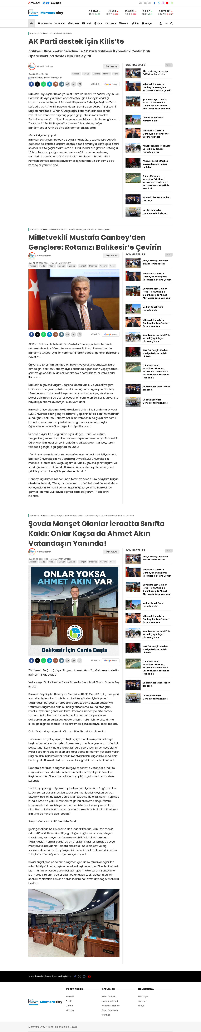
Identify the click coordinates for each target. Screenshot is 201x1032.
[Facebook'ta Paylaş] (31, 84)
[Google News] (110, 84)
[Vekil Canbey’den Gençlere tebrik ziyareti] (133, 216)
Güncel (61, 23)
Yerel (88, 23)
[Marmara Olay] (46, 15)
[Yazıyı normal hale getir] (79, 84)
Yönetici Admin (45, 66)
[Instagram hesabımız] (163, 2)
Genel (125, 23)
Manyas (93, 265)
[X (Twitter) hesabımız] (159, 2)
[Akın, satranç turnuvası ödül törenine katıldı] (133, 77)
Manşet (75, 23)
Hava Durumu (109, 996)
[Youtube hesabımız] (167, 2)
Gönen (62, 265)
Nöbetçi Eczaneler (111, 1005)
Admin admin (44, 255)
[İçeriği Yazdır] (61, 84)
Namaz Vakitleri (110, 1001)
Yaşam (112, 23)
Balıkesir (45, 23)
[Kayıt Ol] (161, 23)
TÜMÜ (168, 65)
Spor (99, 23)
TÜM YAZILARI (111, 66)
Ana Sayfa (143, 996)
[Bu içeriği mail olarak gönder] (55, 84)
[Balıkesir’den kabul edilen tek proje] (133, 203)
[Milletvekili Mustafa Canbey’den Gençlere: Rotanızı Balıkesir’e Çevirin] (133, 90)
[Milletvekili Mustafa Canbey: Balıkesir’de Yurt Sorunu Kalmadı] (133, 137)
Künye (148, 23)
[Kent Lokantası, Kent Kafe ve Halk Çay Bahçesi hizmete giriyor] (133, 152)
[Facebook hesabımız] (154, 2)
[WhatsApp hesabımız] (172, 2)
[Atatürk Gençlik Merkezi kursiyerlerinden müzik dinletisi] (133, 167)
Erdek (43, 265)
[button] (32, 23)
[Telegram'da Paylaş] (49, 84)
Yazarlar (142, 1001)
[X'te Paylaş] (37, 84)
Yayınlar (106, 1014)
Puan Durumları (110, 1010)
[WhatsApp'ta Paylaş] (43, 84)
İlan (137, 23)
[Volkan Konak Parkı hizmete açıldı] (133, 123)
